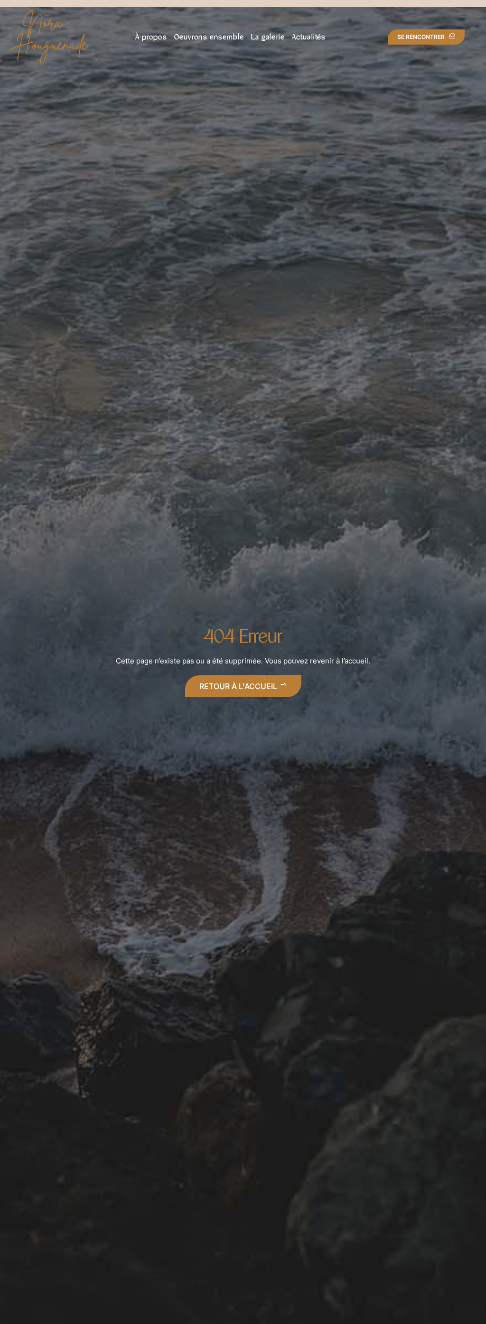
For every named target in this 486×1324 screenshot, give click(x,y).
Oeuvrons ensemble (209, 36)
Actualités (309, 36)
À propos (151, 36)
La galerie (268, 36)
